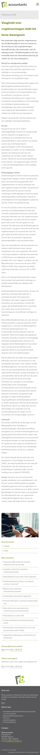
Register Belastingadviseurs (13, 716)
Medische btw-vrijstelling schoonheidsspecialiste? (12, 590)
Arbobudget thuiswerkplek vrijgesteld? (17, 596)
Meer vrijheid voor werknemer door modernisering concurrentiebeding (16, 609)
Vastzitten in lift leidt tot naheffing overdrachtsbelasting (15, 570)
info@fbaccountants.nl (14, 741)
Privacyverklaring (9, 722)
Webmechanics (20, 752)
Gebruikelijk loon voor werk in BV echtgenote (19, 577)
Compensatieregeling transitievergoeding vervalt (18, 621)
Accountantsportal (33, 752)
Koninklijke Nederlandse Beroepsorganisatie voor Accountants (19, 713)
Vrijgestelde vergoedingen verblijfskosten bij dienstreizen (19, 636)
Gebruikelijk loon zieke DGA (13, 616)
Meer (3, 703)
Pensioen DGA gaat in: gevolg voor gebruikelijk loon (20, 602)
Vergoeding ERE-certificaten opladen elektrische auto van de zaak (16, 563)
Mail (3, 650)
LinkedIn (6, 546)
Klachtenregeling (9, 720)
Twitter (5, 551)
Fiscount (6, 718)
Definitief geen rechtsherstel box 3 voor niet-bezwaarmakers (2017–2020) (19, 629)
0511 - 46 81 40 (16, 650)
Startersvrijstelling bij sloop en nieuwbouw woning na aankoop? (18, 582)
